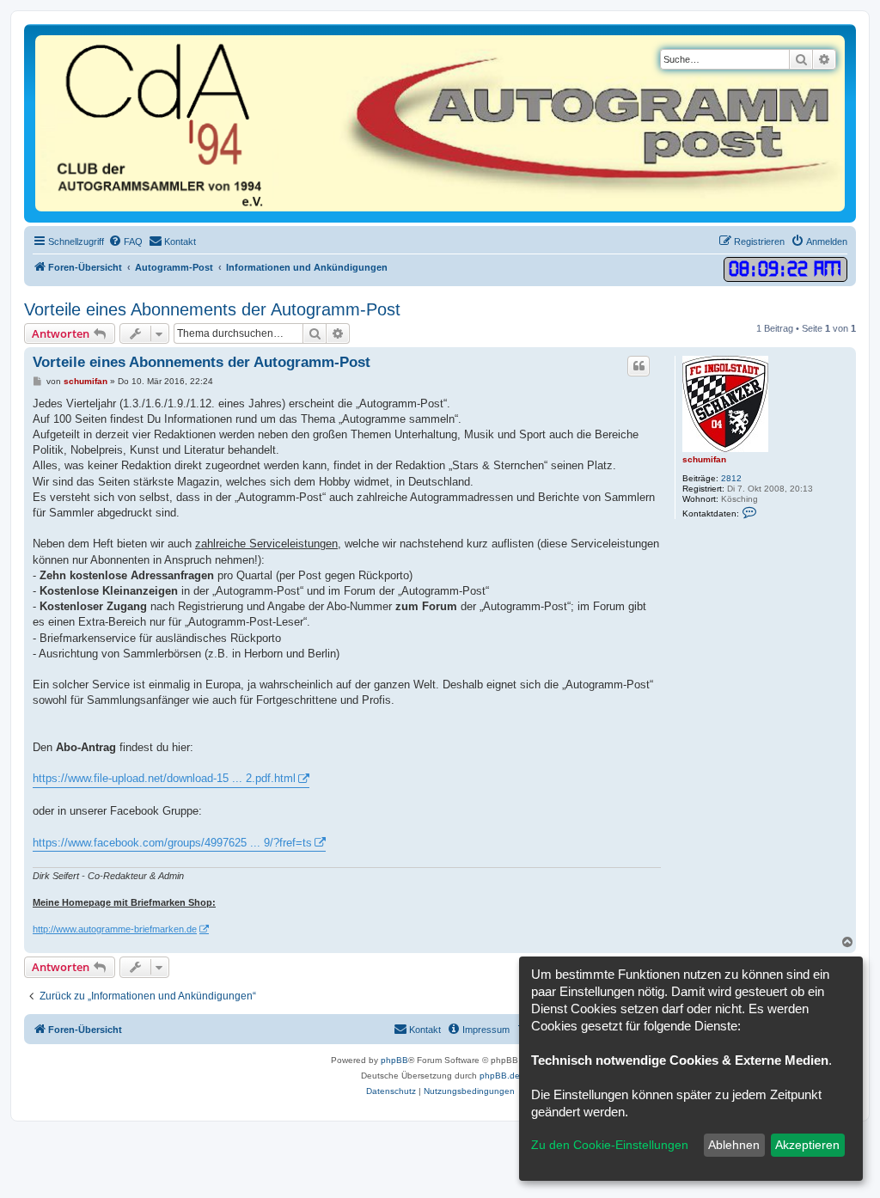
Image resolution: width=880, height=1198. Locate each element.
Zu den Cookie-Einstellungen (609, 1145)
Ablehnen (734, 1145)
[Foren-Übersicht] (440, 123)
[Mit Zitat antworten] (638, 366)
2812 (731, 478)
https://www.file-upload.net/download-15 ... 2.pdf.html (164, 778)
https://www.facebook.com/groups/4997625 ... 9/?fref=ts (172, 842)
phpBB (394, 1060)
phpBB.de (500, 1075)
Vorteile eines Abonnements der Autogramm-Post (212, 309)
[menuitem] (125, 241)
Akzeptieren (807, 1145)
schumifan (704, 459)
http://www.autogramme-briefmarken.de (115, 929)
